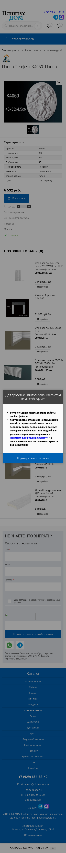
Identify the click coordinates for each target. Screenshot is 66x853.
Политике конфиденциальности (29, 437)
